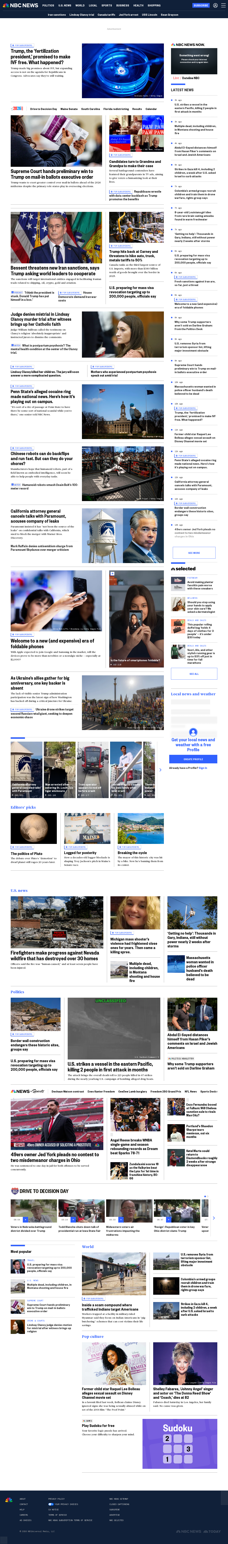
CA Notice (53, 1509)
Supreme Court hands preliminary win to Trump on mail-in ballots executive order (52, 174)
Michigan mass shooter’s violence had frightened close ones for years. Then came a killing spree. (133, 945)
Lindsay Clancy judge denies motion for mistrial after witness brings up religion (49, 1328)
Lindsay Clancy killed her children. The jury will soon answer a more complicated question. (45, 373)
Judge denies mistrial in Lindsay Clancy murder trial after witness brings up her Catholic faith (41, 319)
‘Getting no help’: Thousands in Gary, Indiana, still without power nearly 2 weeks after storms (195, 237)
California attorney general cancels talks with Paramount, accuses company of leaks (38, 516)
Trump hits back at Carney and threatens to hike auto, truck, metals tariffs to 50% (133, 255)
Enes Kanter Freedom (101, 1091)
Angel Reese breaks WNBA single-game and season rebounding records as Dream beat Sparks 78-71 (134, 1146)
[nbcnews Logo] (8, 1500)
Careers (24, 1515)
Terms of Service (57, 1515)
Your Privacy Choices (66, 1504)
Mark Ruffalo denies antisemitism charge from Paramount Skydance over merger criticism (42, 547)
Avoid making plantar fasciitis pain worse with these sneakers (200, 585)
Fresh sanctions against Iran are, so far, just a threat (195, 283)
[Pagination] (205, 1196)
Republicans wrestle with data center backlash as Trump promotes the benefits (135, 195)
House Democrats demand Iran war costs (77, 296)
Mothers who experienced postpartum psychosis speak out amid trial (123, 373)
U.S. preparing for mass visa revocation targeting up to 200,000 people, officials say (132, 291)
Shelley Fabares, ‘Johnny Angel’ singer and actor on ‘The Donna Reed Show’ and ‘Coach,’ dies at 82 (183, 1393)
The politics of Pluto (26, 853)
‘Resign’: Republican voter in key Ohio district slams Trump (174, 1229)
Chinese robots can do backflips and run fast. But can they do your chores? (42, 458)
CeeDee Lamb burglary (132, 1091)
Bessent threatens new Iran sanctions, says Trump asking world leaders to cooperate (55, 270)
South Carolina (90, 109)
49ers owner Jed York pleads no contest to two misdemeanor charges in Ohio (195, 532)
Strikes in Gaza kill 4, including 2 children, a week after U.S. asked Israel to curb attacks (195, 172)
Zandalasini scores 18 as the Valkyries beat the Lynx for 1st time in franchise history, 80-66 (144, 1171)
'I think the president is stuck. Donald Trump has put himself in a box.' (32, 295)
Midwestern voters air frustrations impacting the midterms (123, 1230)
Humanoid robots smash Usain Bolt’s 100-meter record (44, 486)
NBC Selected (116, 1520)
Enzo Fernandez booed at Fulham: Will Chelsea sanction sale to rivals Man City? (201, 1109)
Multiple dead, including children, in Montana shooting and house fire (195, 129)
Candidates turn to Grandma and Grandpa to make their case (135, 163)
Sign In (203, 767)
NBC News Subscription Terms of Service (70, 1520)
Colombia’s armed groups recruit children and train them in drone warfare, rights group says (195, 194)
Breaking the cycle (132, 852)
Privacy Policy (56, 1499)
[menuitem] (48, 5)
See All (194, 673)
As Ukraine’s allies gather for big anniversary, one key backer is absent (40, 683)
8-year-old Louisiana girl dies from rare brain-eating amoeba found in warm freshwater (194, 215)
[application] (56, 141)
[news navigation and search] (223, 5)
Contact (24, 1504)
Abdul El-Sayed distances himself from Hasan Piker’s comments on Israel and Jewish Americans (196, 151)
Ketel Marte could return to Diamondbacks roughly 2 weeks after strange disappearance (201, 1158)
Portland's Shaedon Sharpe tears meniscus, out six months (199, 1131)
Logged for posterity (80, 852)
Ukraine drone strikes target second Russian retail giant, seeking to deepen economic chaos (42, 713)
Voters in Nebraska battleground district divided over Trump (31, 1229)
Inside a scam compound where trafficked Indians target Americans (110, 1306)
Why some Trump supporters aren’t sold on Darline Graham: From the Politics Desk (194, 325)
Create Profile (193, 759)
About (22, 1499)
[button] (93, 5)
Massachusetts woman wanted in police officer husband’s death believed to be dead (195, 390)
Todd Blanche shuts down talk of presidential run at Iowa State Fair (79, 1229)
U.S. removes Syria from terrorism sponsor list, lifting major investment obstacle (193, 346)
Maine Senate (69, 109)
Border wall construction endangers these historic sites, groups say (194, 511)
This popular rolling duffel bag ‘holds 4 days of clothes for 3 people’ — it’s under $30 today (200, 630)
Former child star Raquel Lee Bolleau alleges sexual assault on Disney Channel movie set (195, 437)
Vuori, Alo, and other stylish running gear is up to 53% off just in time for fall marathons (201, 656)
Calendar (151, 109)
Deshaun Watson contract (68, 1091)
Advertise (114, 1515)
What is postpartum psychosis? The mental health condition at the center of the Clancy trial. (44, 348)
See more (194, 552)
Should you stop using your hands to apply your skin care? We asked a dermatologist (201, 607)
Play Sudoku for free (98, 1425)
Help (22, 1509)
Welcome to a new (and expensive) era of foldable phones (52, 643)
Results (137, 109)
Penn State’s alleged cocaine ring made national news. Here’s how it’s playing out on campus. (43, 396)
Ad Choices (25, 1520)
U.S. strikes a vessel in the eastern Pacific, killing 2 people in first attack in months (196, 107)
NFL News (191, 1091)
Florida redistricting (116, 109)
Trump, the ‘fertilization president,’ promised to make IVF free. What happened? (40, 56)
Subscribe (114, 1509)
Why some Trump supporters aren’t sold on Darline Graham (190, 1065)
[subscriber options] (215, 5)
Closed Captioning (119, 1504)
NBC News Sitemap (118, 1499)
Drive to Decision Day (43, 109)
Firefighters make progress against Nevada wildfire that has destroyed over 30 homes (55, 955)
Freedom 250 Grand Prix (166, 1091)
